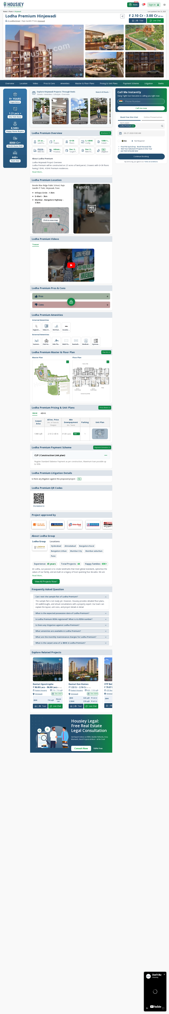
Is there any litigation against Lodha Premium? (57, 625)
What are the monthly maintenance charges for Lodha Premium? (66, 637)
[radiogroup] (141, 141)
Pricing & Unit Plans (109, 83)
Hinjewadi (18, 11)
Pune (11, 11)
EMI (75, 434)
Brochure (104, 133)
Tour (139, 20)
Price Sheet (104, 408)
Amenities (64, 83)
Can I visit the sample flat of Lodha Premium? (57, 596)
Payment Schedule (101, 447)
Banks (161, 83)
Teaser (35, 244)
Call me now (141, 108)
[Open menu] (164, 4)
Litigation (148, 83)
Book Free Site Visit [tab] (129, 117)
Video (35, 83)
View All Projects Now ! (46, 581)
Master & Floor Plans (84, 83)
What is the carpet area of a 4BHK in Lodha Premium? (60, 643)
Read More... (37, 172)
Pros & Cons (49, 83)
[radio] (119, 141)
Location (23, 83)
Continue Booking (141, 156)
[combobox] (150, 126)
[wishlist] (80, 28)
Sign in (152, 4)
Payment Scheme (131, 83)
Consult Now (81, 748)
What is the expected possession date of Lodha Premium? (62, 613)
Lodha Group (14, 21)
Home (5, 11)
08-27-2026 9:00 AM (132, 133)
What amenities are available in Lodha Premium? (58, 631)
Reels (135, 4)
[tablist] (141, 117)
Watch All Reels (102, 92)
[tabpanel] (141, 150)
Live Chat (157, 20)
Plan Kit (105, 352)
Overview (9, 83)
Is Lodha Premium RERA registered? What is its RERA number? (64, 619)
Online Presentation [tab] (153, 117)
